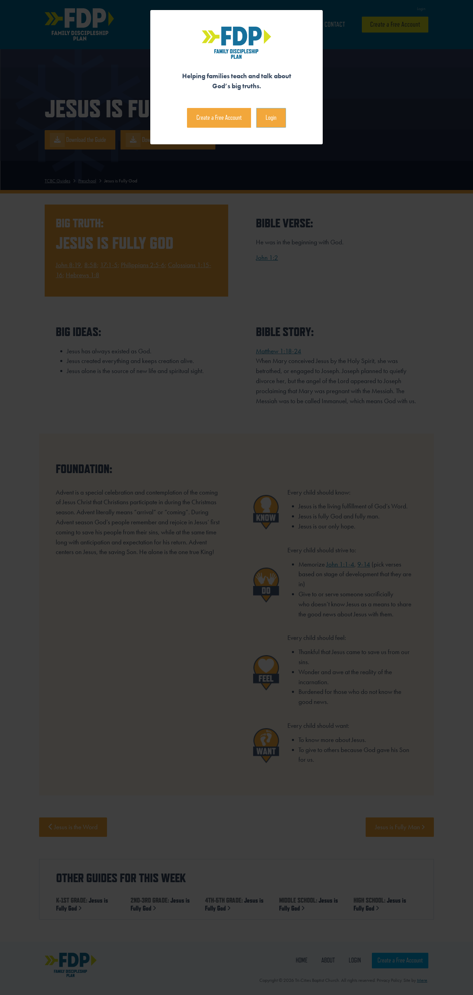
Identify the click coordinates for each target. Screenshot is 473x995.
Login (271, 117)
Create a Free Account (219, 117)
